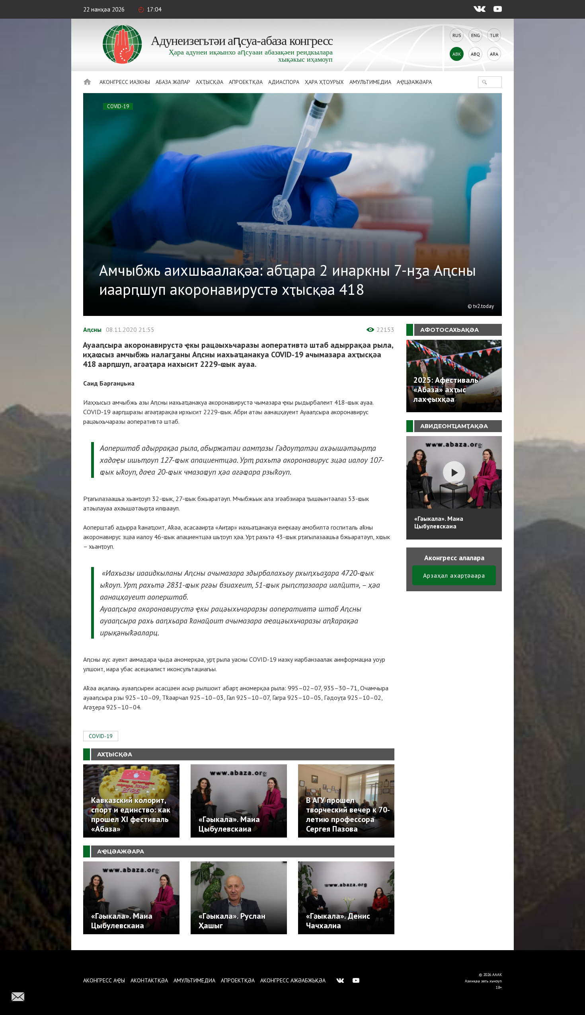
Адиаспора (283, 82)
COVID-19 (118, 106)
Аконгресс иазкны (124, 82)
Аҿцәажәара (414, 82)
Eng (475, 35)
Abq (475, 54)
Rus (456, 35)
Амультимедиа (370, 82)
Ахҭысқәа (209, 82)
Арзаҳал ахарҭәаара (454, 575)
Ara (494, 54)
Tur (494, 35)
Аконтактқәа (149, 980)
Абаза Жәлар (173, 82)
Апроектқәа (246, 82)
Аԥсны (92, 329)
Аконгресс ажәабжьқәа (293, 980)
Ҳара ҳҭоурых (324, 82)
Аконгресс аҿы (104, 980)
